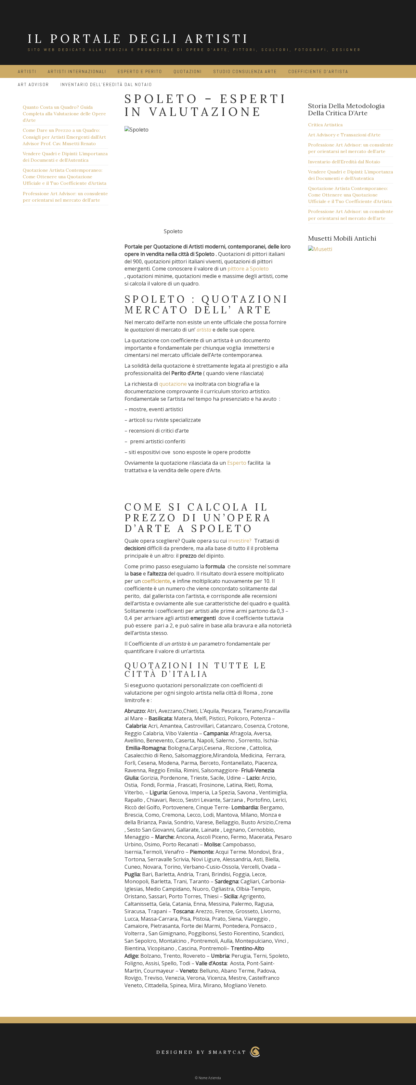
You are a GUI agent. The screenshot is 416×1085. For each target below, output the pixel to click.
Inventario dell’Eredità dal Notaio (344, 162)
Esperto (236, 462)
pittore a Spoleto (248, 268)
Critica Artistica (325, 125)
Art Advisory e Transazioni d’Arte (344, 135)
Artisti (27, 71)
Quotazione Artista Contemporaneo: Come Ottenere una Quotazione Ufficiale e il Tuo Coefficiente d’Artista (64, 176)
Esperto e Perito (140, 71)
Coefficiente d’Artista (318, 71)
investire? (240, 540)
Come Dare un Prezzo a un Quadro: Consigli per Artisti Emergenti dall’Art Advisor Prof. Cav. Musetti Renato (64, 136)
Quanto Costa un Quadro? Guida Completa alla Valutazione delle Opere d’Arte (64, 113)
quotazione (173, 383)
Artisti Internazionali (77, 71)
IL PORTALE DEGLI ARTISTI (139, 38)
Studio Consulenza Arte (245, 71)
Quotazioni (188, 71)
